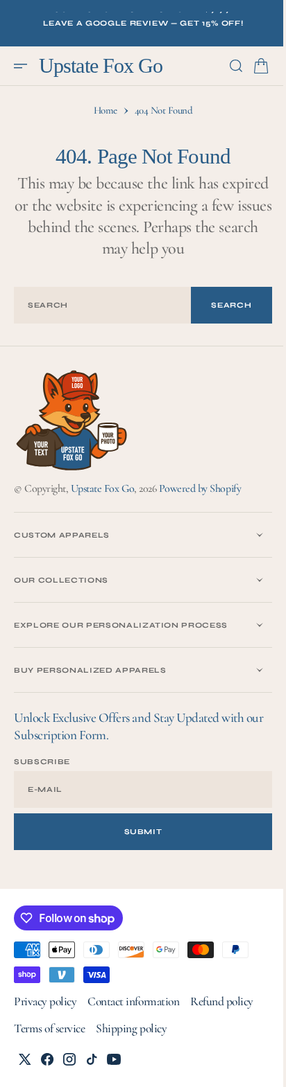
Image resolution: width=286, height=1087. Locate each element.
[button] (25, 66)
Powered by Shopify (200, 488)
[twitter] (25, 1059)
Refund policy (221, 1001)
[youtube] (114, 1059)
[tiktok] (92, 1059)
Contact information (133, 1001)
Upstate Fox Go (102, 488)
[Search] (225, 66)
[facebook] (47, 1059)
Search (221, 305)
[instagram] (69, 1059)
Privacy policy (45, 1001)
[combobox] (97, 305)
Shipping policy (131, 1028)
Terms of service (49, 1028)
